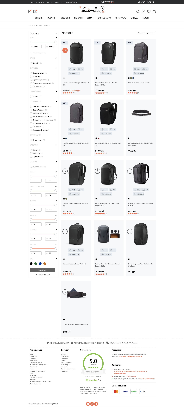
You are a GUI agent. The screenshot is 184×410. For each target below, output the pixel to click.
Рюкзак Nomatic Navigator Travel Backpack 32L (107, 205)
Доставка (33, 367)
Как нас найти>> (120, 373)
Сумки (90, 18)
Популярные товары (68, 369)
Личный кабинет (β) (71, 2)
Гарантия (33, 375)
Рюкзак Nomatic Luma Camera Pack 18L (108, 144)
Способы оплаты (35, 362)
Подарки (51, 18)
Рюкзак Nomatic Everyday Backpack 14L (75, 205)
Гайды (146, 18)
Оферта (32, 379)
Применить (42, 270)
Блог (31, 373)
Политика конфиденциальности (40, 382)
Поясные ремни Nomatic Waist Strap (76, 324)
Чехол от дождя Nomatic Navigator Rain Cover (140, 265)
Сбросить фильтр (43, 275)
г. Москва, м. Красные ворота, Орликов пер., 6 (130, 371)
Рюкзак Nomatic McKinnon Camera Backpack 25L (107, 265)
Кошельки (65, 18)
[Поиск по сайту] (138, 12)
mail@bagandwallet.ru (147, 379)
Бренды (134, 18)
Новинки (64, 367)
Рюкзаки (78, 18)
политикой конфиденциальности (130, 356)
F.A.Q (31, 354)
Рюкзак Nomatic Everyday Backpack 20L (75, 144)
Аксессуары (120, 18)
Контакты (58, 2)
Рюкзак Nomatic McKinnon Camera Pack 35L (140, 205)
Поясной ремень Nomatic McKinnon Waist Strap (140, 144)
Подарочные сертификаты (39, 364)
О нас (32, 369)
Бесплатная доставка (37, 2)
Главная (30, 25)
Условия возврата (36, 377)
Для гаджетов (104, 18)
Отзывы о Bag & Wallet (37, 371)
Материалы (34, 360)
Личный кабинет (35, 384)
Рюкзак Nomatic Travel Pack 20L (139, 83)
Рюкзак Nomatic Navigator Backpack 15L (76, 84)
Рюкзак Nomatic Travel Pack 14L (74, 264)
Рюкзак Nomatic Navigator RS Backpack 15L (106, 84)
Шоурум (49, 2)
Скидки (38, 18)
